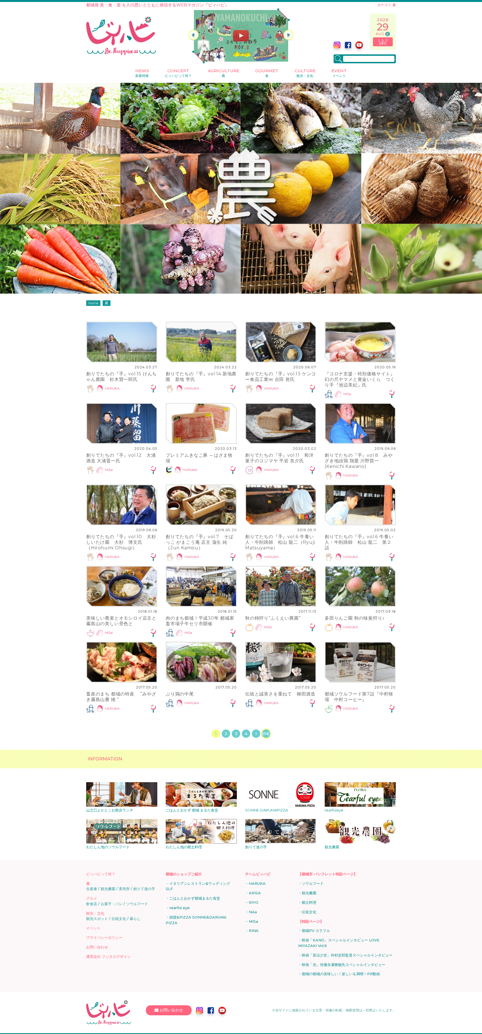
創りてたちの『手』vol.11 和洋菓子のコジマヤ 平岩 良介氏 (279, 458)
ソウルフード (137, 904)
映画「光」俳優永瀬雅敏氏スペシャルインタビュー (343, 964)
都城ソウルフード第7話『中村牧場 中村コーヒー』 (359, 696)
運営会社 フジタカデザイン (108, 956)
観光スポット (97, 918)
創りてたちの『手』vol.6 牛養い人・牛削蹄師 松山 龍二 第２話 (359, 542)
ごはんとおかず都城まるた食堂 (194, 898)
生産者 (91, 888)
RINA (254, 930)
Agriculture (223, 73)
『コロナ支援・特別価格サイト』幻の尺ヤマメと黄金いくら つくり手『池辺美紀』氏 (360, 379)
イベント (93, 928)
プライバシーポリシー (104, 937)
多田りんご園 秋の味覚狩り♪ (355, 618)
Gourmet (266, 73)
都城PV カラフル (316, 930)
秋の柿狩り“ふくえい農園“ (272, 618)
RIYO (253, 902)
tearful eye (179, 907)
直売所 (124, 888)
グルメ (91, 898)
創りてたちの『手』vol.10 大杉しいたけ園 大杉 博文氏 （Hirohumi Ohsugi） (121, 542)
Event (339, 73)
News (142, 73)
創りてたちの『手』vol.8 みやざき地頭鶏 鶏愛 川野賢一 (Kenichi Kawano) (359, 461)
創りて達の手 (144, 888)
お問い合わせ (97, 947)
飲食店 (91, 904)
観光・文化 (95, 913)
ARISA (255, 893)
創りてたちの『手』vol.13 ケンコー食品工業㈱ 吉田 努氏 (280, 376)
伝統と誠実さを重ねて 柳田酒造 (280, 694)
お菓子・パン (111, 904)
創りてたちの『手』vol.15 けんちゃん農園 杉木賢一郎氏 (121, 376)
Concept (178, 73)
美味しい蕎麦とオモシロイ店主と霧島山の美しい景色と (121, 620)
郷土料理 (309, 902)
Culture (305, 73)
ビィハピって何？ (100, 874)
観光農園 (108, 888)
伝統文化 (119, 918)
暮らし (135, 918)
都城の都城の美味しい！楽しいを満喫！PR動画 (341, 974)
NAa (253, 912)
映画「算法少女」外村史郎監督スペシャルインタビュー (347, 955)
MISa (347, 394)
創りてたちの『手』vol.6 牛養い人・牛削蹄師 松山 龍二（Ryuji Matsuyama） (280, 542)
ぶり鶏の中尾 (180, 694)
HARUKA (112, 388)
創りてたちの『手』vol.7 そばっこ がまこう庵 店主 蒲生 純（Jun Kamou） (199, 542)
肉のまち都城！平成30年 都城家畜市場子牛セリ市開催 (200, 620)
